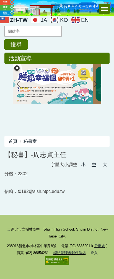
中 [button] (94, 164)
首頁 (13, 141)
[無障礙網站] (57, 260)
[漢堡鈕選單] (104, 9)
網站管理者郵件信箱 (69, 253)
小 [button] (83, 164)
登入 (94, 253)
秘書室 (30, 141)
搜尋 (16, 45)
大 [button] (105, 164)
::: (8, 229)
